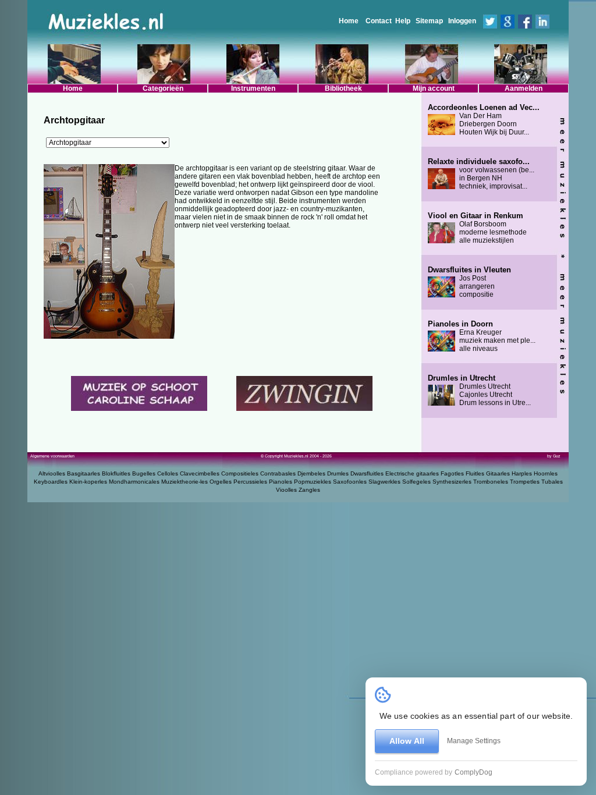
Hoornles (546, 473)
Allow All (406, 741)
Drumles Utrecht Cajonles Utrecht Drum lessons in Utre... (479, 390)
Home (349, 21)
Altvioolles (51, 473)
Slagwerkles (384, 481)
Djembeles (311, 473)
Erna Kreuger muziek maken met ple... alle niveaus (481, 336)
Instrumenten (253, 88)
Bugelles (143, 473)
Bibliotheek (343, 88)
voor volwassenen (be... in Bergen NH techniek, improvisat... (481, 174)
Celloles (167, 473)
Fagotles (452, 473)
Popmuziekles (312, 481)
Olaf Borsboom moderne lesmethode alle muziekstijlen (477, 228)
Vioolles (286, 490)
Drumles (338, 473)
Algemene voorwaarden (52, 456)
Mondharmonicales (134, 481)
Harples (522, 473)
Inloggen (462, 21)
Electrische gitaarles (412, 473)
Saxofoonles (350, 481)
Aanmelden (523, 88)
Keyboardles (51, 481)
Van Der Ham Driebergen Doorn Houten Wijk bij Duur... (484, 120)
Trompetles (525, 481)
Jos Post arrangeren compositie (469, 282)
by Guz (553, 456)
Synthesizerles (451, 481)
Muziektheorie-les (184, 481)
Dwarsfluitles (367, 473)
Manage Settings (474, 741)
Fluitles (475, 473)
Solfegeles (416, 481)
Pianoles (280, 481)
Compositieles (239, 473)
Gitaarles (498, 473)
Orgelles (221, 481)
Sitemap (429, 21)
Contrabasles (278, 473)
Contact (379, 21)
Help (402, 21)
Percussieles (250, 481)
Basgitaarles (83, 473)
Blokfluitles (116, 473)
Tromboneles (490, 481)
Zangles (309, 490)
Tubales (552, 481)
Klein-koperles (88, 481)
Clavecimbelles (199, 473)
